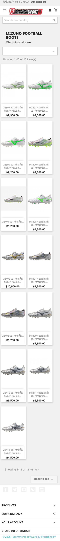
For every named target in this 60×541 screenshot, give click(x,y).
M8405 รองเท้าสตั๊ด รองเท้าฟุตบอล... (39, 223)
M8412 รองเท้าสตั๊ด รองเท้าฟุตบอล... (12, 451)
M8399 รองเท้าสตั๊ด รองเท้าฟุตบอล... (12, 166)
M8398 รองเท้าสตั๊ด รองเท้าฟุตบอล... (39, 109)
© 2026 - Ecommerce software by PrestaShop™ (29, 536)
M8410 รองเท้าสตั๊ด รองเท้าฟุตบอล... (12, 394)
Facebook (5, 489)
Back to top (44, 479)
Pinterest (33, 489)
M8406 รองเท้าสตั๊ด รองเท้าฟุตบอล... (12, 280)
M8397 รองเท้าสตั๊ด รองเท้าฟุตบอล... (12, 109)
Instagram (42, 489)
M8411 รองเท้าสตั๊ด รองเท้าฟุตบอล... (39, 394)
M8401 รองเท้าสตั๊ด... (13, 221)
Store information (16, 531)
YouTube (23, 489)
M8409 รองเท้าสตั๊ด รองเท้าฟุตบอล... (39, 337)
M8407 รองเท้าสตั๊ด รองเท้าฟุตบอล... (39, 280)
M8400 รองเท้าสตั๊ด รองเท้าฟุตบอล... (39, 166)
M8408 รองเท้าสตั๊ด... (13, 335)
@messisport (38, 1)
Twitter (14, 489)
